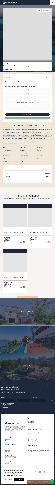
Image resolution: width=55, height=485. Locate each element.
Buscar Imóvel (31, 421)
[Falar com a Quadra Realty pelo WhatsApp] (52, 481)
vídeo (39, 10)
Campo (6, 448)
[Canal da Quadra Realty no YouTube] (40, 472)
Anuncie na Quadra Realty (33, 432)
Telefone (34, 397)
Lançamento (30, 427)
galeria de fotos (46, 10)
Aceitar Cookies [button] (19, 479)
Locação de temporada (33, 425)
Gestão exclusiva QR (32, 433)
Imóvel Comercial (31, 423)
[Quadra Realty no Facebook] (44, 472)
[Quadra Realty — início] (25, 2)
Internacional (8, 451)
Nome (3, 397)
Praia (6, 449)
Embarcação (7, 450)
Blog (6, 440)
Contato (7, 441)
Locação (30, 424)
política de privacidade (34, 111)
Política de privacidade (37, 474)
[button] (5, 35)
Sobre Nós (7, 439)
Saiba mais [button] (20, 475)
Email (18, 397)
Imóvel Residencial (32, 422)
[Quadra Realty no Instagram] (36, 472)
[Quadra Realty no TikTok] (47, 472)
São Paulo (7, 447)
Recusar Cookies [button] (9, 479)
